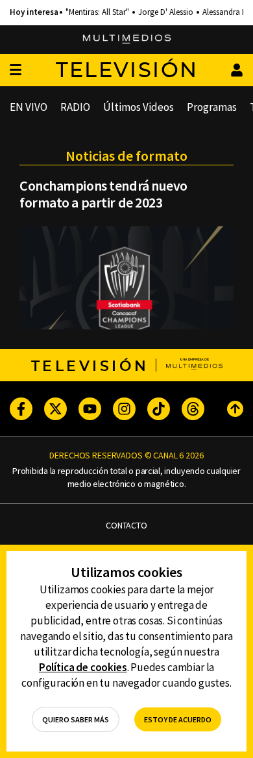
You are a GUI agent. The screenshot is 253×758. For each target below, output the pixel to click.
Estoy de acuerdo (177, 719)
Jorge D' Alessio (165, 12)
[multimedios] (126, 39)
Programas (212, 107)
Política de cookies (83, 667)
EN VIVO (28, 107)
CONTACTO (126, 525)
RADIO (75, 107)
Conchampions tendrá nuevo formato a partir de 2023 (103, 193)
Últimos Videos (138, 107)
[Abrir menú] (15, 70)
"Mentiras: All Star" (97, 12)
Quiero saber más (75, 719)
